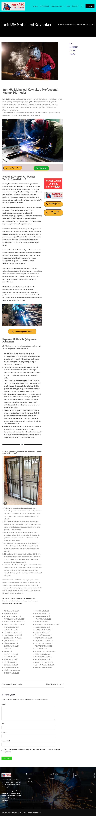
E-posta (4, 732)
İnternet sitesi (6, 741)
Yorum (4, 704)
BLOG (68, 6)
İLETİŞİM (75, 6)
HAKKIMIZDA (44, 6)
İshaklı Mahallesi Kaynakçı (54, 684)
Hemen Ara (90, 6)
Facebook (52, 778)
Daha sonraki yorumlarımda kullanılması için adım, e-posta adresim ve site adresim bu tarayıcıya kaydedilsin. (32, 750)
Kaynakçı (35, 6)
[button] (63, 6)
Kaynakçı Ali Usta (23, 186)
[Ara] (93, 775)
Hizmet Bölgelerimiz (56, 6)
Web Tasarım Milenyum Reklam (32, 812)
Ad (3, 723)
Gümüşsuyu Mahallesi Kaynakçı (12, 684)
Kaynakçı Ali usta (17, 812)
